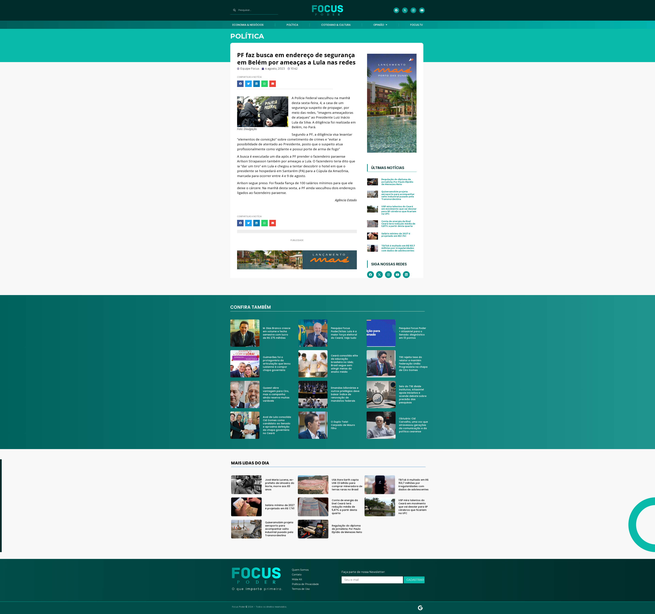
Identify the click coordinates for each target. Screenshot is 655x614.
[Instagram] (413, 10)
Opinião (378, 25)
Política (292, 25)
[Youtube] (422, 10)
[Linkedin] (406, 274)
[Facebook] (396, 10)
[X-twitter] (405, 10)
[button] (240, 84)
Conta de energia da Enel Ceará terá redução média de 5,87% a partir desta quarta (398, 224)
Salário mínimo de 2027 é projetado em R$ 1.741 (395, 234)
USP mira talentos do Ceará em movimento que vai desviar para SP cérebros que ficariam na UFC (399, 210)
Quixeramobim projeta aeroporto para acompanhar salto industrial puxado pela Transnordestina (397, 195)
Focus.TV (416, 25)
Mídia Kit (297, 579)
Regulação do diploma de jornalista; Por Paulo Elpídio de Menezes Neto (397, 182)
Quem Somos (300, 569)
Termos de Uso (301, 588)
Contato (297, 574)
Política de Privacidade (305, 584)
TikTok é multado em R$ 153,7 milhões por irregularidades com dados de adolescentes (398, 248)
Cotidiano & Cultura (336, 25)
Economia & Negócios (248, 25)
